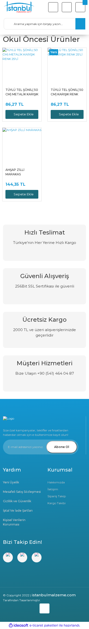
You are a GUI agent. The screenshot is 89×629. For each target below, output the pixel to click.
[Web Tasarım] (44, 607)
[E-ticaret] (43, 625)
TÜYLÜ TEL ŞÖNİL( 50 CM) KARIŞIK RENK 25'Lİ (67, 92)
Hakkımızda (56, 482)
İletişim (52, 489)
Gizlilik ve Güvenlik (17, 501)
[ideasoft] (18, 625)
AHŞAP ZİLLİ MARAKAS (14, 172)
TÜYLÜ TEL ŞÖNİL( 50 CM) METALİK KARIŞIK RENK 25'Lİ (21, 92)
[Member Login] (67, 7)
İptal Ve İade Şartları (18, 510)
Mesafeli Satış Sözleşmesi (22, 492)
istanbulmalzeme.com (54, 595)
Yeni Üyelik (11, 482)
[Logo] (19, 7)
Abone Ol (61, 447)
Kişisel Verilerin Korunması (14, 522)
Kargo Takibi (56, 503)
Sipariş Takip (56, 496)
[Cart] (80, 7)
